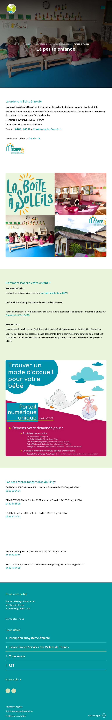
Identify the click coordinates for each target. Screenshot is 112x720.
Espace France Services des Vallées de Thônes (39, 647)
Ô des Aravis (17, 656)
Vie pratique (40, 43)
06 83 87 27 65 (13, 555)
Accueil (26, 43)
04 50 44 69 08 (13, 503)
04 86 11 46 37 (22, 129)
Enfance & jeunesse (60, 43)
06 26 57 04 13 (13, 516)
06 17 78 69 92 (13, 567)
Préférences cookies (16, 715)
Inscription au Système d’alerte (29, 638)
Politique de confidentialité (19, 711)
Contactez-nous (15, 618)
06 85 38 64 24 (13, 490)
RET (11, 665)
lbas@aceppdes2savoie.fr (47, 129)
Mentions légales (14, 706)
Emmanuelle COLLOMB (18, 315)
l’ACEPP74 (34, 138)
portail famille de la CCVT (54, 292)
